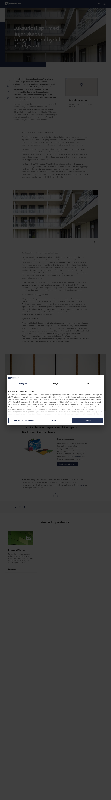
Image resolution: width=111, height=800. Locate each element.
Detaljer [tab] (56, 384)
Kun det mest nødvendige (23, 420)
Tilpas (54, 420)
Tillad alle (87, 420)
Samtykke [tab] (23, 384)
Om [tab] (88, 384)
